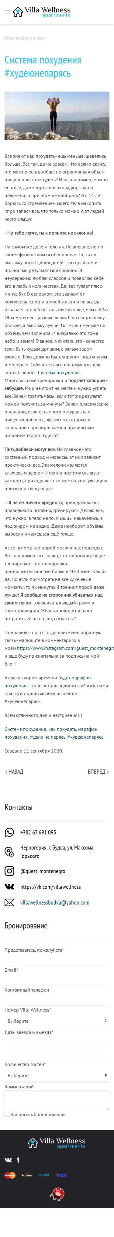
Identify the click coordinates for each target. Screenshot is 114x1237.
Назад (15, 772)
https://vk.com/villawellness (50, 887)
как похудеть (62, 729)
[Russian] (86, 12)
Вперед (97, 772)
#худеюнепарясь (85, 737)
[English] (96, 12)
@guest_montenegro (42, 871)
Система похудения (59, 372)
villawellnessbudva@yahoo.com (54, 902)
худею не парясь (47, 737)
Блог (41, 38)
